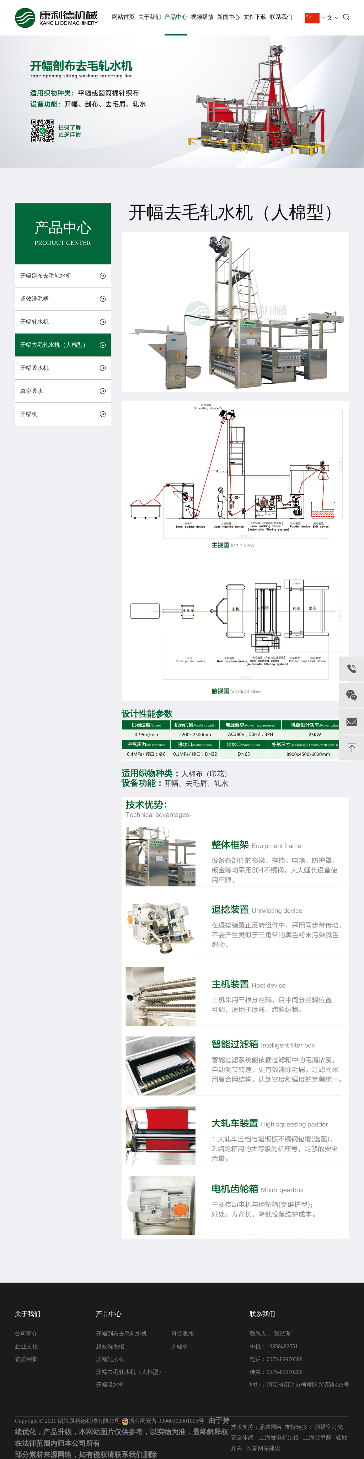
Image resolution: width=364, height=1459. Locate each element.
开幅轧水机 (34, 322)
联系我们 (281, 17)
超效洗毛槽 (34, 299)
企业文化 (26, 1346)
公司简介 (26, 1334)
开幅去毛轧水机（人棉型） (54, 345)
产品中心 (176, 17)
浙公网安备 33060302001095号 (166, 1421)
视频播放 (202, 17)
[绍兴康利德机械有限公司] (56, 18)
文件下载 (254, 17)
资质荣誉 (26, 1359)
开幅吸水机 (34, 368)
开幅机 (28, 414)
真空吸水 (31, 391)
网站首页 (123, 17)
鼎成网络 (270, 1427)
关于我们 (149, 17)
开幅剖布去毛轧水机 (45, 276)
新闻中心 (228, 17)
